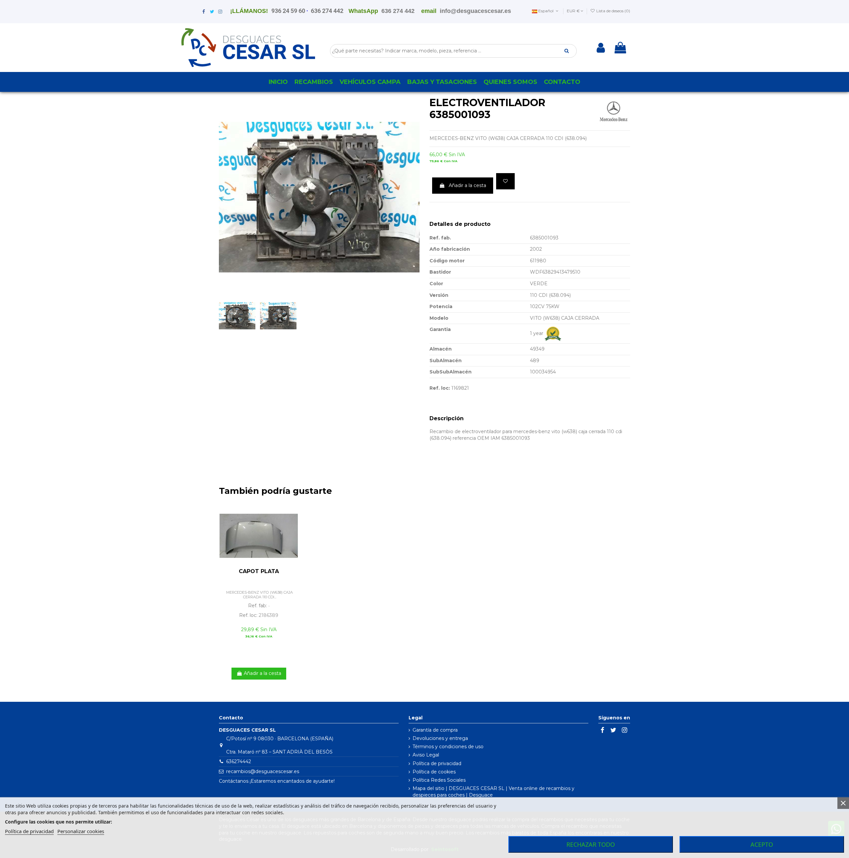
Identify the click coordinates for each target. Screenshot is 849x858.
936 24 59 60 (288, 10)
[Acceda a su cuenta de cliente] (600, 48)
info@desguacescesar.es (475, 11)
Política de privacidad (437, 763)
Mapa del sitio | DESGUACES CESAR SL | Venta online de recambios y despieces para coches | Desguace (493, 791)
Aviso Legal (426, 755)
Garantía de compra (435, 730)
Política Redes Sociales (439, 780)
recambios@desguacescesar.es (262, 771)
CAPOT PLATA (259, 571)
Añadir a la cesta (467, 185)
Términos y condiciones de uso (448, 747)
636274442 (238, 761)
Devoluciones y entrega (440, 738)
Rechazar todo (590, 844)
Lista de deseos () (612, 10)
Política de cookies (434, 772)
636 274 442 (327, 10)
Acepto (762, 844)
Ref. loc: (439, 388)
